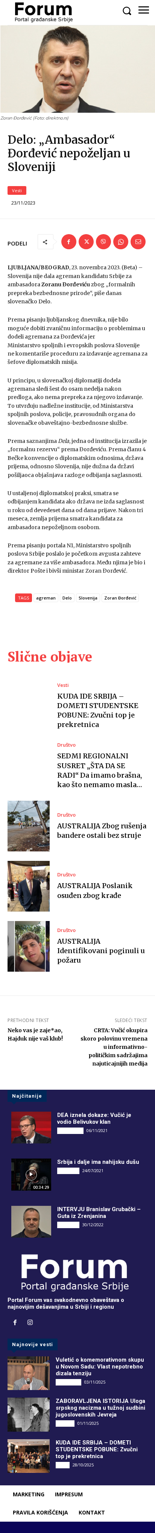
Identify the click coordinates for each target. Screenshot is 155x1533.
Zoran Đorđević (120, 598)
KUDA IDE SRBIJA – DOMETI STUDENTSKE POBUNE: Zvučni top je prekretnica (97, 1449)
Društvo (66, 744)
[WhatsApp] (120, 241)
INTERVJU (68, 1170)
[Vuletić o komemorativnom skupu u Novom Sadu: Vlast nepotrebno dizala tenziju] (29, 1373)
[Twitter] (86, 241)
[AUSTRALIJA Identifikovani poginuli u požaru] (29, 946)
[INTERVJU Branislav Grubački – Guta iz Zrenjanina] (31, 1222)
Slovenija (88, 598)
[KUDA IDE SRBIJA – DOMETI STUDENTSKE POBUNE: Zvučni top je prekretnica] (29, 705)
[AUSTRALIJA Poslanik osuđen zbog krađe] (29, 886)
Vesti (17, 190)
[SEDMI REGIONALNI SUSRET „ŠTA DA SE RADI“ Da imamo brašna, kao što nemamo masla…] (29, 766)
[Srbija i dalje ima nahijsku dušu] (31, 1174)
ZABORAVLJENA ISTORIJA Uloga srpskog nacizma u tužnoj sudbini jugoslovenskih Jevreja (100, 1408)
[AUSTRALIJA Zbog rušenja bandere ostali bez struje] (29, 826)
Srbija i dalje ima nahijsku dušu (98, 1162)
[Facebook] (68, 241)
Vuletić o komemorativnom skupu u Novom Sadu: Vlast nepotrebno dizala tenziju (100, 1366)
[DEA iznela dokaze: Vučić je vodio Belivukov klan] (31, 1127)
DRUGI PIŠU (70, 1130)
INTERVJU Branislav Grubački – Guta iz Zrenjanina (99, 1212)
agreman (46, 598)
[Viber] (103, 241)
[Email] (138, 241)
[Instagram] (30, 1323)
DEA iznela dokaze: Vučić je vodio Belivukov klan (94, 1118)
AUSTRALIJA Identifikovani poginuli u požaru (101, 951)
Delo (67, 598)
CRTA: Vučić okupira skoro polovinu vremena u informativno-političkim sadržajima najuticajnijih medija (114, 1047)
